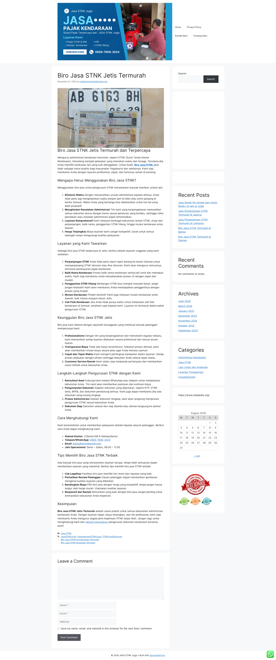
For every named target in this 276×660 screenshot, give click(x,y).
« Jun (197, 455)
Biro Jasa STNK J (144, 164)
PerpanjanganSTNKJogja (89, 536)
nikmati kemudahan (96, 522)
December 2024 (187, 315)
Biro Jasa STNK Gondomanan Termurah (80, 539)
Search (182, 73)
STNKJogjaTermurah (112, 536)
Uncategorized (186, 377)
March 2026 (185, 306)
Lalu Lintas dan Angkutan (193, 367)
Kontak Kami (181, 35)
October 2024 (186, 325)
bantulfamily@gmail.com (87, 443)
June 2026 (184, 301)
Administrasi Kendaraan (192, 357)
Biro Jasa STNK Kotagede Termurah (78, 542)
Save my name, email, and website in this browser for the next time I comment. (106, 628)
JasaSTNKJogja (68, 536)
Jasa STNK (66, 533)
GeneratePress (157, 655)
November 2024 (187, 320)
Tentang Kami (200, 35)
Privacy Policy (194, 27)
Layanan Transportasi (190, 372)
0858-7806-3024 (100, 439)
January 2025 (186, 311)
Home (178, 27)
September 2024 (188, 330)
